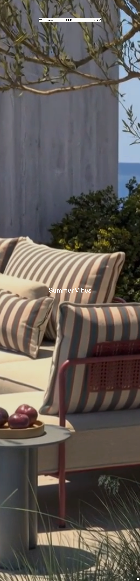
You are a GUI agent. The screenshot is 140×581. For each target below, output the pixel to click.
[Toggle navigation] (41, 20)
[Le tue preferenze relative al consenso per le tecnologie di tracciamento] (138, 579)
